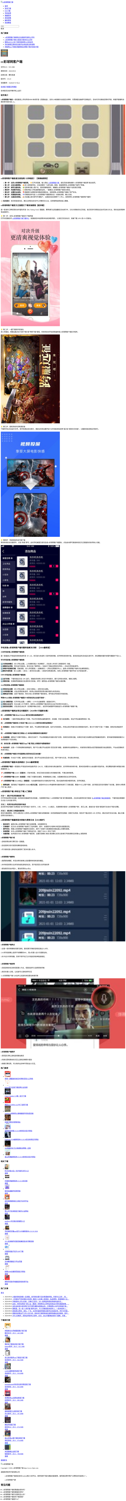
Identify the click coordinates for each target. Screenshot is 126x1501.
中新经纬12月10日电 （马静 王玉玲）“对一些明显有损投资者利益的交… (37, 1301)
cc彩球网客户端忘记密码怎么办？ (14, 1494)
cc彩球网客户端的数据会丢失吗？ (14, 1490)
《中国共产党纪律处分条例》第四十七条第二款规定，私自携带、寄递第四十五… (40, 1299)
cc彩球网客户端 (53, 183)
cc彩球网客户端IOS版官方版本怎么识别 (18, 40)
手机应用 (8, 13)
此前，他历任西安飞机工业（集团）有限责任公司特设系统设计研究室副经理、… (40, 1304)
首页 (6, 6)
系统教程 (8, 22)
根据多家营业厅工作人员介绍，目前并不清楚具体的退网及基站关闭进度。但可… (40, 1313)
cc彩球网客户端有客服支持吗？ (13, 1492)
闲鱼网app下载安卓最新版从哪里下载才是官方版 (21, 47)
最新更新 (8, 20)
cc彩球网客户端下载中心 (20, 218)
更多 (2, 1293)
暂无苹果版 (13, 87)
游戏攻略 (8, 18)
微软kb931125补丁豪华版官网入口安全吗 (19, 42)
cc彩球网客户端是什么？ (11, 1499)
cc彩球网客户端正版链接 (101, 798)
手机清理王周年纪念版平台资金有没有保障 (20, 44)
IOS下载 (7, 11)
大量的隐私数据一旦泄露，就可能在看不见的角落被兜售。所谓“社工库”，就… (39, 1297)
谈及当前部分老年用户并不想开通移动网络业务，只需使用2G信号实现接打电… (40, 1306)
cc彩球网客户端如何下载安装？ (13, 1497)
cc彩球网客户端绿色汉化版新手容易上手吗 (19, 37)
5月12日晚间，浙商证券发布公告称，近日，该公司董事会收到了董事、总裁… (39, 1316)
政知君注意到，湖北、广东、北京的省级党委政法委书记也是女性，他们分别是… (40, 1311)
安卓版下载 (5, 87)
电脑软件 (8, 15)
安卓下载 (8, 8)
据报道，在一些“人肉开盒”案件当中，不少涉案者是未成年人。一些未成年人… (39, 1308)
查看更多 (4, 1460)
